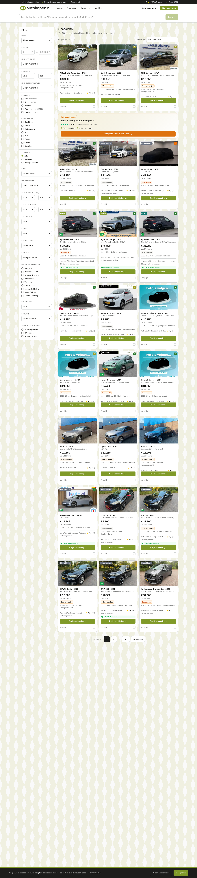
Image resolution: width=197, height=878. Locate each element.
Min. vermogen (27, 181)
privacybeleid (95, 873)
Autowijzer (72, 8)
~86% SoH (152, 543)
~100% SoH (71, 267)
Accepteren (181, 873)
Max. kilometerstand (30, 83)
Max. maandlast (28, 59)
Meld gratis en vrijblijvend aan (116, 134)
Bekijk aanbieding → (77, 100)
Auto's (60, 8)
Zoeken (171, 17)
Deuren (24, 229)
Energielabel (27, 241)
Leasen (84, 8)
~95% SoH (71, 543)
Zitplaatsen (26, 217)
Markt (97, 8)
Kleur (24, 169)
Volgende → (138, 639)
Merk (23, 35)
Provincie (25, 253)
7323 (126, 639)
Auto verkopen (149, 8)
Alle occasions (169, 8)
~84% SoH (111, 617)
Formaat (25, 314)
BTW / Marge (26, 302)
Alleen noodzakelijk (161, 873)
